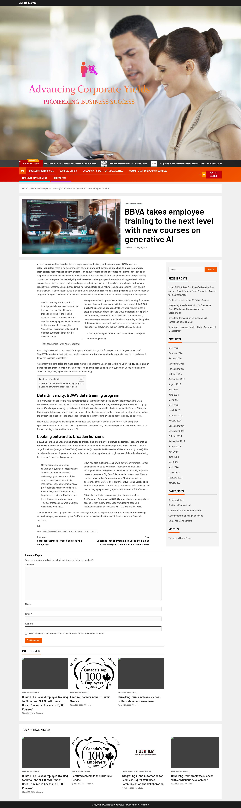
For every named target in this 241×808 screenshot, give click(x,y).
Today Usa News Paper (179, 538)
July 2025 (173, 389)
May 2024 (173, 462)
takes (86, 531)
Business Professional (41, 171)
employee (62, 531)
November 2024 (176, 431)
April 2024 (173, 467)
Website (29, 623)
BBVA (45, 531)
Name (28, 604)
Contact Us (59, 178)
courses (52, 531)
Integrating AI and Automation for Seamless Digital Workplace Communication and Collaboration (169, 164)
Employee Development (34, 178)
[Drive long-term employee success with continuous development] (141, 673)
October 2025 (175, 374)
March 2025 (174, 410)
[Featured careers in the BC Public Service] (93, 673)
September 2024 (176, 441)
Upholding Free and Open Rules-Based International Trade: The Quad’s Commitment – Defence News (123, 541)
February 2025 (175, 415)
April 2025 (173, 405)
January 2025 (175, 420)
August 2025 (174, 384)
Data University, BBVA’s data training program (62, 383)
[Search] (199, 174)
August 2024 (174, 446)
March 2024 (174, 472)
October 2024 (175, 436)
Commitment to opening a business (148, 171)
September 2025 (176, 379)
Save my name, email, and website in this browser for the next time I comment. (67, 633)
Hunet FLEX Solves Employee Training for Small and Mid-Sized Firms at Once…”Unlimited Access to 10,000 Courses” (192, 291)
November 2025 (176, 369)
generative (72, 531)
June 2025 (173, 394)
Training (94, 531)
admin (129, 248)
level (80, 531)
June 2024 (173, 457)
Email (28, 614)
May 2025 (173, 400)
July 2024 (173, 451)
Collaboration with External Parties (103, 171)
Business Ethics (68, 171)
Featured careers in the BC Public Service (93, 164)
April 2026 (173, 348)
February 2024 (175, 477)
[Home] (22, 171)
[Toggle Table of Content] (80, 379)
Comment (30, 564)
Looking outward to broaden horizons (59, 387)
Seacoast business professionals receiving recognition (59, 541)
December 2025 (176, 363)
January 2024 (175, 483)
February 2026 (175, 353)
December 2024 (176, 426)
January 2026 (175, 358)
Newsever (130, 804)
